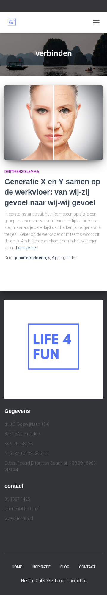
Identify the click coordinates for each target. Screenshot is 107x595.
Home (17, 567)
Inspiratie (41, 567)
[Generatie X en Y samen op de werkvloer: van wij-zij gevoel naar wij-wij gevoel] (53, 122)
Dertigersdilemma (21, 172)
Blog (64, 567)
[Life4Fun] (14, 22)
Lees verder (26, 247)
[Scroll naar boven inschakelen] (95, 583)
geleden (64, 257)
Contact (87, 567)
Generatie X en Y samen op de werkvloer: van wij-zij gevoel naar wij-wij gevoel (52, 192)
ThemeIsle (76, 580)
